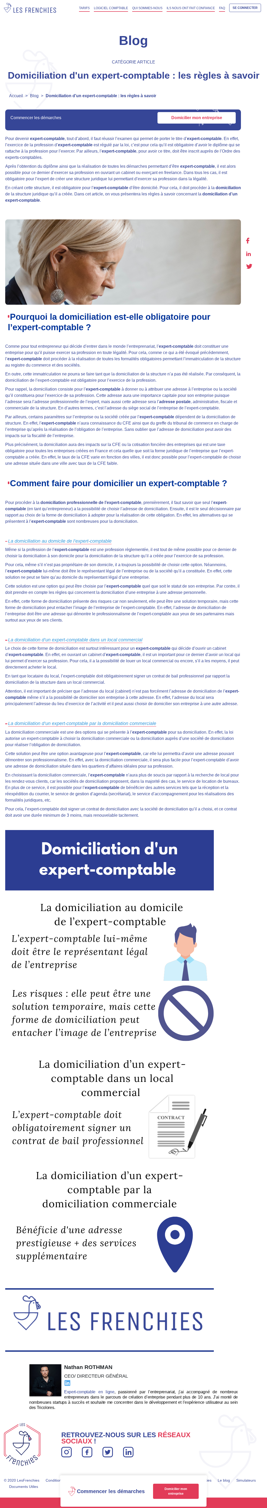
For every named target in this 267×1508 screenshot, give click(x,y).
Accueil (16, 96)
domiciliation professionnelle (69, 502)
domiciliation (228, 187)
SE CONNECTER (245, 8)
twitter (249, 266)
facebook (247, 241)
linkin (127, 1450)
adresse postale (175, 401)
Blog (34, 96)
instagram (66, 1450)
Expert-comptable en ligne (89, 1392)
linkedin (248, 254)
